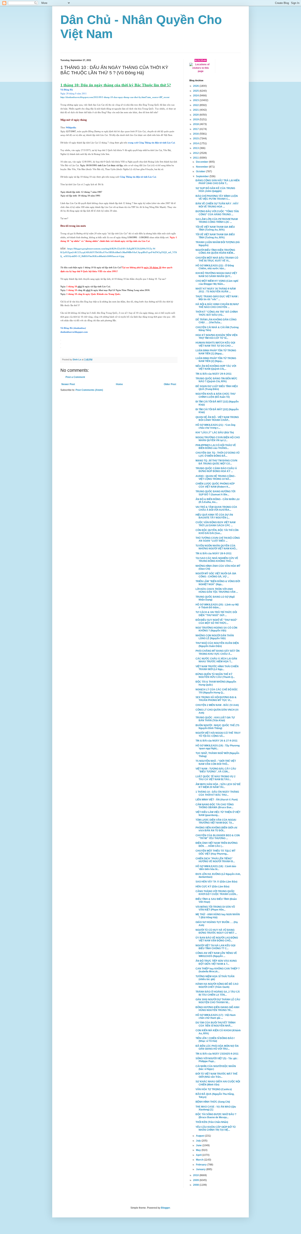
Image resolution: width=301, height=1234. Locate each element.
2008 (196, 1184)
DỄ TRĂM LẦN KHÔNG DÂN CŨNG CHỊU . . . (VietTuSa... (216, 321)
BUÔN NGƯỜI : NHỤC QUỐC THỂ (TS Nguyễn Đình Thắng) (217, 727)
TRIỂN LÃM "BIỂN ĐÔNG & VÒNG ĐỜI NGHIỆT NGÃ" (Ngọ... (218, 583)
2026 (196, 86)
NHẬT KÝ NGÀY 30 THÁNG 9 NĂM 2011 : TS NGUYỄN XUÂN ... (216, 290)
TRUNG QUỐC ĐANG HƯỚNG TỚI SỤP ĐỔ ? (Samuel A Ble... (215, 493)
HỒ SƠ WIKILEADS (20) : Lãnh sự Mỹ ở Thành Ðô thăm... (217, 606)
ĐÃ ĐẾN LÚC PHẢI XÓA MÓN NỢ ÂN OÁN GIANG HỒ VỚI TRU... (217, 1047)
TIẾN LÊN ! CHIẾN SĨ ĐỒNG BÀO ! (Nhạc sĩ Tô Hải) (215, 1039)
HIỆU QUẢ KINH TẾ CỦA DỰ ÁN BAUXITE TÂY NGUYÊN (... (214, 516)
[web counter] (201, 61)
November (202, 166)
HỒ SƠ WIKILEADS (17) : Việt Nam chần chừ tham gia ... (216, 1016)
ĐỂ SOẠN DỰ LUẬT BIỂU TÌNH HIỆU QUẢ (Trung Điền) (217, 388)
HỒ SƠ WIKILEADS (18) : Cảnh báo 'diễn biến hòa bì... (216, 868)
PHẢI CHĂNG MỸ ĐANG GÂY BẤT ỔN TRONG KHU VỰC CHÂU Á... (218, 652)
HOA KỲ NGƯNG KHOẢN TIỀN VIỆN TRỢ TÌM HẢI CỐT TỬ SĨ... (217, 336)
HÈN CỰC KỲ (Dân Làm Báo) (212, 886)
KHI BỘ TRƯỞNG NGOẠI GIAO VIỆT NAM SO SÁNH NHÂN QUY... (216, 274)
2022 (196, 105)
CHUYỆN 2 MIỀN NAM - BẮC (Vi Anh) (217, 705)
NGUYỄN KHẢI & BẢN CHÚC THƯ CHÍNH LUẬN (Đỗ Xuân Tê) (215, 395)
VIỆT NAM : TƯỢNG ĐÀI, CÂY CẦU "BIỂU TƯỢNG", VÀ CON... (216, 770)
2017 (196, 129)
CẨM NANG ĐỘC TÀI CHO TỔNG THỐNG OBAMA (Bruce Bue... (215, 806)
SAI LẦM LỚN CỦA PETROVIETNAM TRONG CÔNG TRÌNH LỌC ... (217, 220)
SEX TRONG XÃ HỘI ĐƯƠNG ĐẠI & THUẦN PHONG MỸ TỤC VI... (216, 699)
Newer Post (68, 384)
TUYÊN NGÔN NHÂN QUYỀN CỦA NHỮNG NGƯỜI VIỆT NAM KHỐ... (216, 547)
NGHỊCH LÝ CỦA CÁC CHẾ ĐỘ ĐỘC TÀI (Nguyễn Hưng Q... (217, 691)
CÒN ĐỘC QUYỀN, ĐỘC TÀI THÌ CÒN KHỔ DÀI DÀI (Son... (217, 531)
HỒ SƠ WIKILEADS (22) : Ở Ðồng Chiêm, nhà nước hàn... (215, 267)
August (200, 1135)
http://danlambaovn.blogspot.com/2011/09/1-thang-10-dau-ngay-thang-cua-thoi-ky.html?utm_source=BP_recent (114, 97)
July (198, 1140)
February (201, 1164)
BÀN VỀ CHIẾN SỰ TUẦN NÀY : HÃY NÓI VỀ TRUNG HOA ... (217, 205)
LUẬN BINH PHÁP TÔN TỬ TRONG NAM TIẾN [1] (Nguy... (216, 352)
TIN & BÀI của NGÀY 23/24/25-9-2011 (217, 1053)
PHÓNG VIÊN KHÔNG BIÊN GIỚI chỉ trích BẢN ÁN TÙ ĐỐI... (216, 829)
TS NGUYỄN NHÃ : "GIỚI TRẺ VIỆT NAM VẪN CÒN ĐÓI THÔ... (216, 762)
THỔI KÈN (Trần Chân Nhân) (212, 1122)
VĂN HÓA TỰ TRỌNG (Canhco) (214, 1089)
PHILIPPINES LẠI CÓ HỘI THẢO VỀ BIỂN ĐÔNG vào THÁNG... (216, 447)
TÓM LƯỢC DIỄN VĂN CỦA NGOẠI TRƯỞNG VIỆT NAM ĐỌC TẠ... (216, 821)
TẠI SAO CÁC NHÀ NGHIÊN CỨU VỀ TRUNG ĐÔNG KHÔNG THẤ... (217, 559)
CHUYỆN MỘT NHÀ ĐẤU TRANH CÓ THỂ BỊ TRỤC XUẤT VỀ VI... (217, 259)
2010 (196, 1175)
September (202, 176)
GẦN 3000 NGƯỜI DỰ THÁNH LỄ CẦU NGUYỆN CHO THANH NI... (218, 1001)
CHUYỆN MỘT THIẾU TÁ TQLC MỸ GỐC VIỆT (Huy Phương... (215, 852)
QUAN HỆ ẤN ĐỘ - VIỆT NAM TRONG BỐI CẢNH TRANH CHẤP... (217, 418)
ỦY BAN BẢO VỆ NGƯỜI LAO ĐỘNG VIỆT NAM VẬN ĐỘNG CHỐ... (217, 939)
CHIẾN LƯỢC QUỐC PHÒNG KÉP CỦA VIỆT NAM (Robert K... (215, 485)
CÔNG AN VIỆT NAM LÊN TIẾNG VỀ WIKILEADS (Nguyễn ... (216, 954)
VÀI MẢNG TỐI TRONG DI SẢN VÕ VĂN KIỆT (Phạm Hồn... (215, 908)
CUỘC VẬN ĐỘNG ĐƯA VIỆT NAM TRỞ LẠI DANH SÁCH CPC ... (215, 524)
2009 (196, 1180)
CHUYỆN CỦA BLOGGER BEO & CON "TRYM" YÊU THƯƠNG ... (218, 837)
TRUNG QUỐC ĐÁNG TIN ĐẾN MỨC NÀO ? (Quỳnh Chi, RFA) (216, 380)
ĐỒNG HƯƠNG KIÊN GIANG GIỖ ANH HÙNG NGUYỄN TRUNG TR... (217, 1009)
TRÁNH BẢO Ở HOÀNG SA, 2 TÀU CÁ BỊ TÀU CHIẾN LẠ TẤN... (218, 993)
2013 (196, 148)
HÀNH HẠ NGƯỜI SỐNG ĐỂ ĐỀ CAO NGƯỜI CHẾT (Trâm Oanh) (217, 985)
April (199, 1155)
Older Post (170, 384)
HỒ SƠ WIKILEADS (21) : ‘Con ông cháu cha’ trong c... (215, 426)
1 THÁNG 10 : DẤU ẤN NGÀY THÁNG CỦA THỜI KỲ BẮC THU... (217, 793)
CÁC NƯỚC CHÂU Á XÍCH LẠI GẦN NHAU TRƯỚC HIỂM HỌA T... (216, 660)
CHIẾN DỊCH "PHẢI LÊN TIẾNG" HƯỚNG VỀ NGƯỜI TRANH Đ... (215, 860)
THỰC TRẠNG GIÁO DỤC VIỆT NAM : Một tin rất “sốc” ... (217, 298)
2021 (196, 109)
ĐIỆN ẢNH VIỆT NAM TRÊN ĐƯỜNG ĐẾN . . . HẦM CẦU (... (217, 844)
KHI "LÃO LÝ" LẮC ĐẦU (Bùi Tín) (215, 432)
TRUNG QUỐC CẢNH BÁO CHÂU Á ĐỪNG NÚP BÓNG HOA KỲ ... (216, 470)
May (198, 1150)
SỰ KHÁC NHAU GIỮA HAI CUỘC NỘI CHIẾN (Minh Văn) (218, 1083)
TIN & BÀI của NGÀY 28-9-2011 (214, 553)
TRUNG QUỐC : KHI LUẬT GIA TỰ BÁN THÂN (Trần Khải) (215, 719)
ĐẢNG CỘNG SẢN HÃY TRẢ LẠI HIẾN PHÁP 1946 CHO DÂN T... (218, 182)
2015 (196, 138)
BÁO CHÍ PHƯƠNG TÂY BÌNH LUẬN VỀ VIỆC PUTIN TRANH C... (217, 197)
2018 (196, 124)
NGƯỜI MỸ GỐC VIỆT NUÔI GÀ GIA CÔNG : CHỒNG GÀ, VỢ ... (216, 575)
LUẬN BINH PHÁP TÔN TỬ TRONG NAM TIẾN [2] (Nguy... (216, 360)
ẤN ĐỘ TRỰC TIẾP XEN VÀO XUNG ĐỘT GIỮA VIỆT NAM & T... (216, 962)
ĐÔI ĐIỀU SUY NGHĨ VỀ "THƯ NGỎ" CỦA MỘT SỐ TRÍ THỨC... (216, 621)
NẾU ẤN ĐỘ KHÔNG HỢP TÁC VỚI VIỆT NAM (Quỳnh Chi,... (216, 367)
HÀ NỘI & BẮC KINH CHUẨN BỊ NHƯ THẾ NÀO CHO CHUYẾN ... (217, 306)
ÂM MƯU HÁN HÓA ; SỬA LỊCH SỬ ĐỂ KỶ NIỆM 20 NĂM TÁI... (218, 786)
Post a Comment (75, 377)
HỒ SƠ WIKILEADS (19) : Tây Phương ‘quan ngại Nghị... (218, 747)
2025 (196, 90)
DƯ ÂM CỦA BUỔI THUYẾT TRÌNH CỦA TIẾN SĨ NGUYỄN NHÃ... (215, 1024)
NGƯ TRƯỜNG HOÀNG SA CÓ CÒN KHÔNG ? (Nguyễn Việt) (216, 629)
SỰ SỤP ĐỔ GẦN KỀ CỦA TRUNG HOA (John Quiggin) (215, 190)
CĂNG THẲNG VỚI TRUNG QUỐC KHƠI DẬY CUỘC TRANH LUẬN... (217, 893)
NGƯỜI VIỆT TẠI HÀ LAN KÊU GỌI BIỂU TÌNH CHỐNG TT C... (215, 947)
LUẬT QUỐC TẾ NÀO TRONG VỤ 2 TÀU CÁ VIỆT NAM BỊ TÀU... (215, 778)
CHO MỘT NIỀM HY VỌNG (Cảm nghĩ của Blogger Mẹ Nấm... (217, 282)
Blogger (165, 1207)
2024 (196, 95)
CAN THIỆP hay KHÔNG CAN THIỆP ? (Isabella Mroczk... (218, 970)
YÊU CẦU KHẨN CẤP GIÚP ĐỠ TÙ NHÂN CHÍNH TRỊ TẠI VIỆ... (216, 1128)
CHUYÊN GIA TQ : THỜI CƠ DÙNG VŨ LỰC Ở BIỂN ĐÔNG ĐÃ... (218, 454)
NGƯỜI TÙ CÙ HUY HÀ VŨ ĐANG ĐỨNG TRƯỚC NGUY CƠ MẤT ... (216, 931)
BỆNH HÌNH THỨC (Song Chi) (213, 1101)
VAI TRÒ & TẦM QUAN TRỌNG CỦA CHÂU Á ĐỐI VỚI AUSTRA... (216, 508)
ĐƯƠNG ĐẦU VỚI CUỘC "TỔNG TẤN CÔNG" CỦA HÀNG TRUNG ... (217, 213)
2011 (196, 157)
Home (119, 384)
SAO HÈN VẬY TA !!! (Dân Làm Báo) (216, 881)
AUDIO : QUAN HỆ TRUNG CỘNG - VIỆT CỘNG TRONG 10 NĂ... (216, 477)
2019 (196, 119)
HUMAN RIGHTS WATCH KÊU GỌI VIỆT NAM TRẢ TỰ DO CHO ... (215, 344)
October (201, 171)
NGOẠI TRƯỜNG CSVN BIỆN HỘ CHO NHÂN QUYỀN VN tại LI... (218, 439)
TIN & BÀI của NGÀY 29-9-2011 (214, 373)
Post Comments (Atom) (89, 390)
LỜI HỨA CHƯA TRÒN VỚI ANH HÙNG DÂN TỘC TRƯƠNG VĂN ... (217, 590)
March (200, 1159)
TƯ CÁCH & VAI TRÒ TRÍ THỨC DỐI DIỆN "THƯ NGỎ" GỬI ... (216, 613)
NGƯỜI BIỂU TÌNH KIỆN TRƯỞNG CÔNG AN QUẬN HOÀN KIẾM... (215, 251)
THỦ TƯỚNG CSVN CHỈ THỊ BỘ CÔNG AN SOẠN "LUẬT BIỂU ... (218, 539)
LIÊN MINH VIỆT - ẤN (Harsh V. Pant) (217, 799)
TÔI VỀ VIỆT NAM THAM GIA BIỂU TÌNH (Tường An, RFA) (215, 228)
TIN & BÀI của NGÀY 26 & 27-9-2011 (217, 740)
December (202, 161)
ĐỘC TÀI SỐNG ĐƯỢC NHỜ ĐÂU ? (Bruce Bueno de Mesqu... (216, 1116)
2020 (196, 114)
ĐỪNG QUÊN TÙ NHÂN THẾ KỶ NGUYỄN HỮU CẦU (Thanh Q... (215, 675)
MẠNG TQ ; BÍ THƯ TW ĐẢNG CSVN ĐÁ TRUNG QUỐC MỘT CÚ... (216, 462)
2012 (196, 153)
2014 (196, 143)
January (201, 1169)
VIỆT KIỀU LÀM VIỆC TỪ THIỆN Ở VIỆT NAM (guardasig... (218, 813)
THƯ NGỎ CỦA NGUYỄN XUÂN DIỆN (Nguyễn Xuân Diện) (217, 644)
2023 (196, 100)
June (199, 1145)
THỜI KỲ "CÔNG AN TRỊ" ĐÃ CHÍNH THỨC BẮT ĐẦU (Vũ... (217, 313)
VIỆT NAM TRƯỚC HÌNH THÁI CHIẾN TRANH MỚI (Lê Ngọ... (217, 668)
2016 (196, 133)
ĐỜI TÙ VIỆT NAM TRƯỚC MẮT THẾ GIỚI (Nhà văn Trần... (217, 1075)
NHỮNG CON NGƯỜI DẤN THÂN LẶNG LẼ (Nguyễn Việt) (215, 637)
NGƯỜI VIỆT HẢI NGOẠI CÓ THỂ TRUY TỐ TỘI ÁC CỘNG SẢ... (218, 734)
